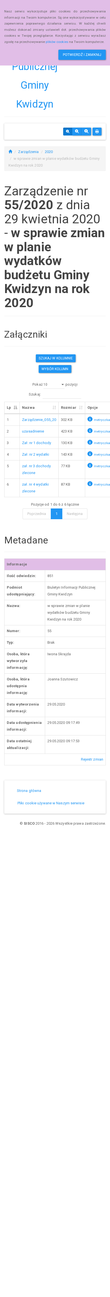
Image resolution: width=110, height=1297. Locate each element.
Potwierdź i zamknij (82, 55)
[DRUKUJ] (97, 132)
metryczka (102, 420)
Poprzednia (36, 514)
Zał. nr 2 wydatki (35, 454)
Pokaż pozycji (54, 384)
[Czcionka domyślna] (67, 132)
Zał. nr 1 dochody (36, 443)
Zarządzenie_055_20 (39, 420)
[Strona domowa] (10, 152)
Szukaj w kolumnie (56, 358)
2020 (49, 152)
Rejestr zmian (92, 759)
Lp (9, 407)
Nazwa (28, 407)
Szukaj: (35, 394)
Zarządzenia (28, 152)
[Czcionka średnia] (77, 132)
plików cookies (57, 42)
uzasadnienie (33, 431)
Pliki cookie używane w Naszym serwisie (50, 803)
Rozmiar (68, 407)
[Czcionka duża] (86, 132)
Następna (75, 514)
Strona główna (29, 791)
